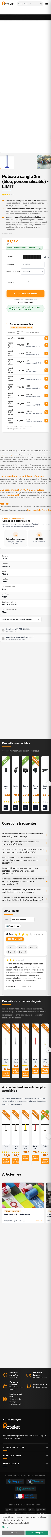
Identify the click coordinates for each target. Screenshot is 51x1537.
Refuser (13, 1533)
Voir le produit (6, 1074)
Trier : (6, 919)
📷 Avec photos (12, 926)
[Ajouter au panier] (46, 338)
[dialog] (25, 1525)
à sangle (10, 455)
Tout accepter (37, 1533)
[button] (32, 264)
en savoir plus (7, 233)
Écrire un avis (15, 939)
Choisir (5, 1527)
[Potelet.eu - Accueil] (12, 1426)
